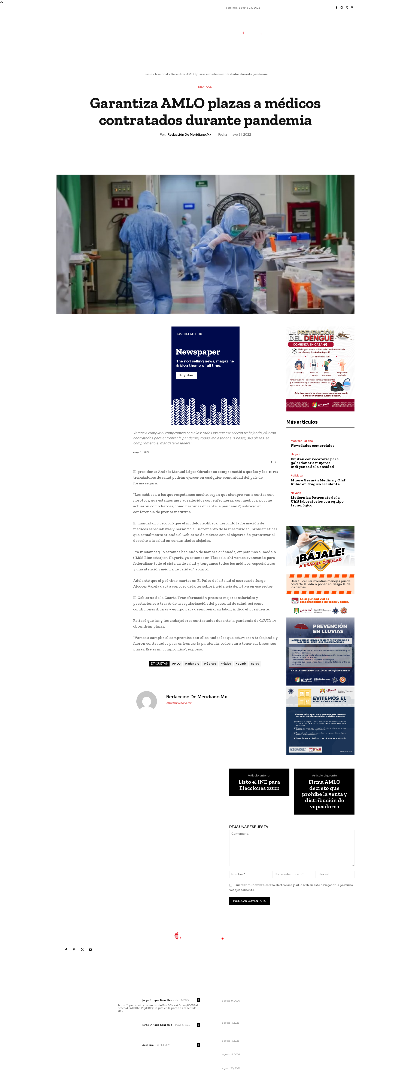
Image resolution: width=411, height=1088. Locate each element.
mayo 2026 (283, 1020)
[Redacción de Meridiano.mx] (149, 701)
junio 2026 (282, 1014)
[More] (225, 151)
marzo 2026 (283, 1033)
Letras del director (129, 1000)
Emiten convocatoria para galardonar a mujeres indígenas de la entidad (315, 463)
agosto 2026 (284, 1001)
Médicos (210, 663)
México (226, 663)
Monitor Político (302, 440)
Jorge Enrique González (157, 1000)
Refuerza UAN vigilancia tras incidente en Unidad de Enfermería (233, 1013)
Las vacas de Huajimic (140, 1019)
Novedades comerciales (312, 445)
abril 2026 (282, 1027)
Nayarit (241, 663)
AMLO (176, 663)
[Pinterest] (205, 151)
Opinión (216, 1054)
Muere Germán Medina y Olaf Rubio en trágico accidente (318, 482)
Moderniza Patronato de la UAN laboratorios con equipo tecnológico (317, 501)
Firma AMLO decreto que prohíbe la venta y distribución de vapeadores (324, 794)
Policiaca (297, 475)
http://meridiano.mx (178, 703)
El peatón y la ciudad (138, 1039)
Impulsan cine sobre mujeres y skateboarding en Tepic (233, 993)
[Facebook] (336, 7)
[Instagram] (341, 7)
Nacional (161, 74)
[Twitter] (346, 7)
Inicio (147, 74)
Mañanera (192, 663)
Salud (255, 663)
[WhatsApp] (215, 151)
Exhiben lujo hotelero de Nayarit (235, 1062)
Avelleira (148, 1044)
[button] (281, 52)
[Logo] (255, 33)
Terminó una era (223, 1048)
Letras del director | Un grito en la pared (157, 994)
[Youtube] (351, 7)
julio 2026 (281, 1007)
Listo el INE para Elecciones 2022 (259, 785)
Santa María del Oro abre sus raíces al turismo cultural (233, 1033)
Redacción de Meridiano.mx (189, 135)
